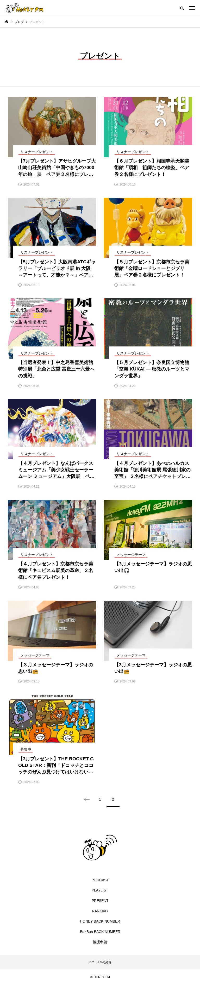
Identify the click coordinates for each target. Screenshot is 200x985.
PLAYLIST (100, 890)
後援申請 (100, 942)
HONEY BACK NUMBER (100, 921)
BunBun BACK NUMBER (100, 932)
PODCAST (100, 880)
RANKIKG (100, 911)
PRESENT (100, 901)
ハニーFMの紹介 (100, 962)
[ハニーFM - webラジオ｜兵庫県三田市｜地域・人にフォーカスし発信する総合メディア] (24, 8)
